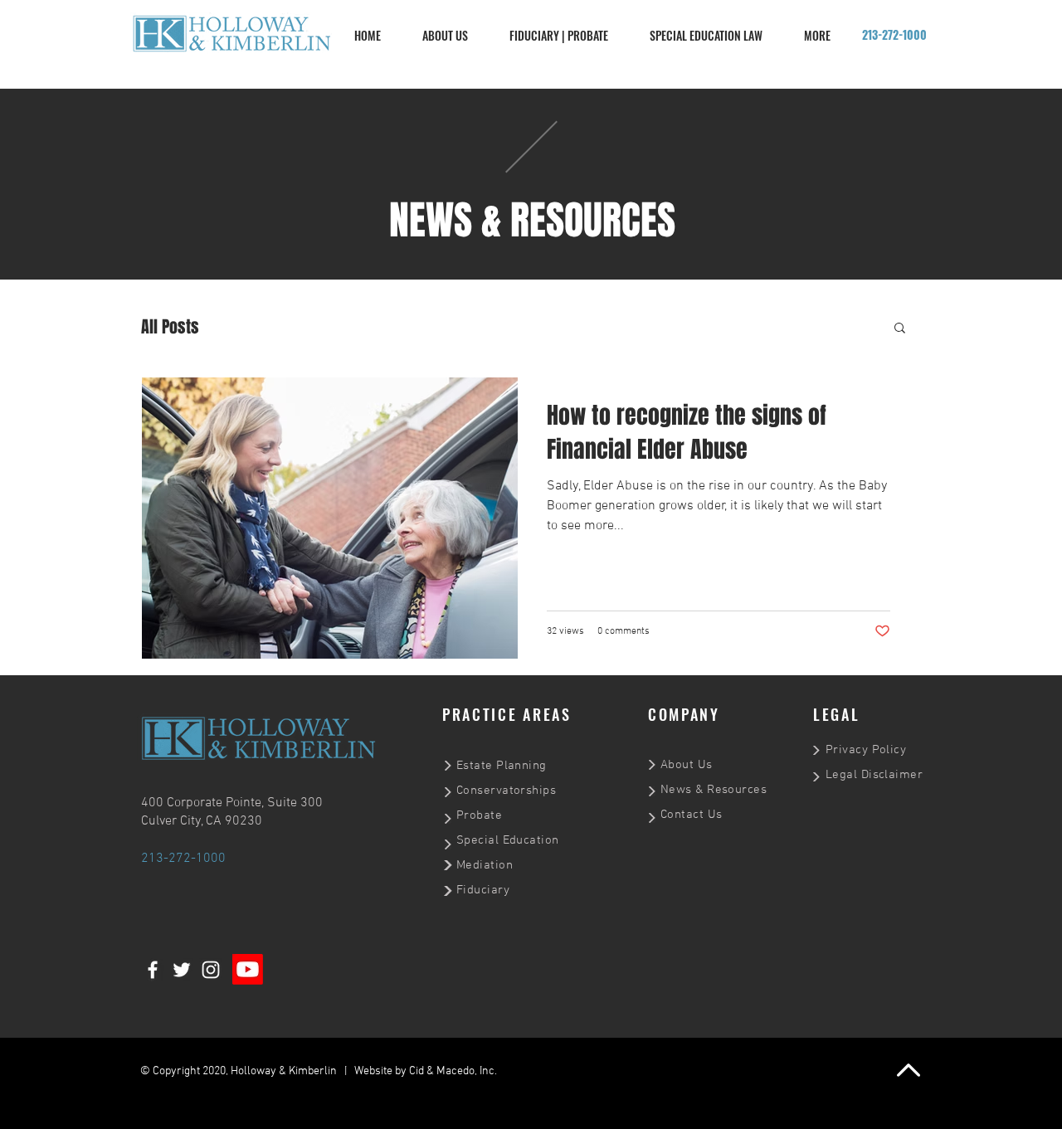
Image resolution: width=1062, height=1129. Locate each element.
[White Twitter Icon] (181, 969)
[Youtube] (247, 969)
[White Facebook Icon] (152, 969)
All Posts (170, 327)
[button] (900, 329)
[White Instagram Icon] (210, 969)
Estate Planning (501, 765)
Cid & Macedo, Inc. (453, 1071)
